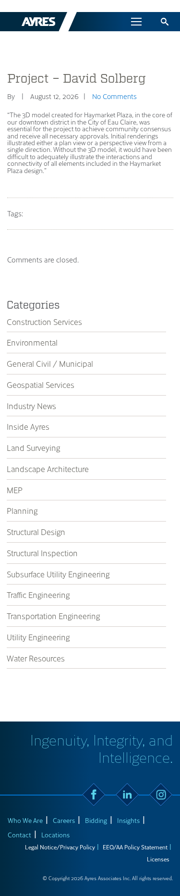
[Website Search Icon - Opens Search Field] (164, 21)
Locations (55, 835)
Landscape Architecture (48, 468)
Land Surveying (33, 447)
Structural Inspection (42, 553)
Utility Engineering (38, 637)
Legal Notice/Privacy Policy (60, 847)
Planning (22, 510)
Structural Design (36, 531)
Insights (128, 820)
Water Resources (36, 658)
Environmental (32, 342)
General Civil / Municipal (50, 363)
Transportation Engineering (53, 615)
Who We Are (25, 820)
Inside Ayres (28, 426)
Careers (64, 820)
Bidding (96, 820)
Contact (19, 835)
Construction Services (44, 321)
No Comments (114, 96)
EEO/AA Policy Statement (135, 847)
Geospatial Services (40, 384)
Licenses (158, 859)
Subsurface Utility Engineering (58, 574)
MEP (15, 490)
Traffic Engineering (38, 594)
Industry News (31, 405)
